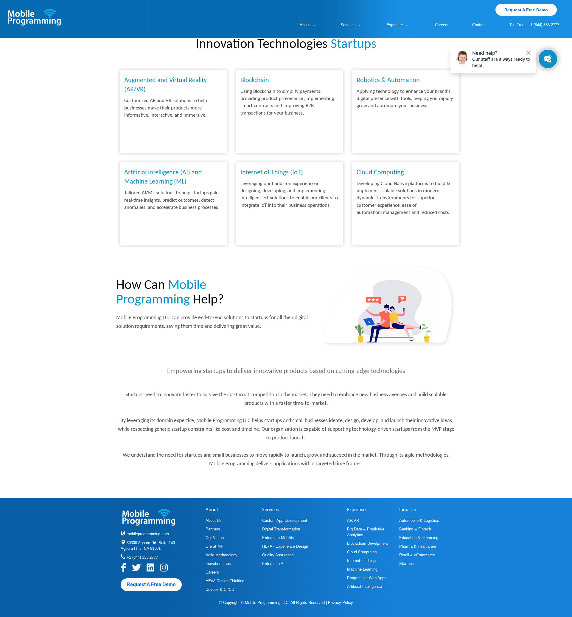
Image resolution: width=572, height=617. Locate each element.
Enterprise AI (273, 563)
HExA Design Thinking (225, 581)
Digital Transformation (281, 529)
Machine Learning (362, 569)
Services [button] (348, 25)
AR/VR (353, 520)
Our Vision (215, 537)
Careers (441, 25)
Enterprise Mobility (278, 537)
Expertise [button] (394, 25)
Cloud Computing (362, 552)
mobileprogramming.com (148, 534)
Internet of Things (362, 560)
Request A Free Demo (526, 9)
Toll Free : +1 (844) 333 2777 (534, 25)
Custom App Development (284, 520)
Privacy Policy (340, 602)
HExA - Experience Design (285, 546)
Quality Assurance (278, 555)
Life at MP (214, 546)
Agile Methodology (221, 555)
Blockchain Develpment (367, 543)
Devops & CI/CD (220, 589)
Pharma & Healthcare (417, 546)
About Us (214, 520)
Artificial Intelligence (364, 586)
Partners (213, 529)
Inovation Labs (218, 563)
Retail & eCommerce (417, 555)
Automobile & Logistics (419, 520)
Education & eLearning (418, 537)
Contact (479, 25)
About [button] (305, 25)
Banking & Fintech (415, 529)
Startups (406, 563)
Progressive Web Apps (366, 578)
